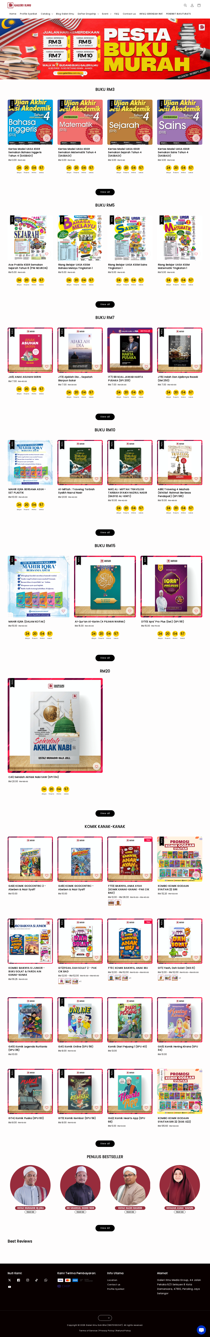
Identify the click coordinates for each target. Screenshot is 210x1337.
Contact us (129, 13)
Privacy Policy (106, 1330)
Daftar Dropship (87, 13)
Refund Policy (123, 1330)
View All (105, 1228)
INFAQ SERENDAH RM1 (151, 13)
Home (13, 13)
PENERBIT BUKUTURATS (178, 13)
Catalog (45, 13)
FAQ (117, 13)
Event (105, 13)
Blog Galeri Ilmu (65, 13)
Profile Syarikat (28, 13)
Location (112, 1280)
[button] (185, 5)
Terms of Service (88, 1330)
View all (105, 191)
